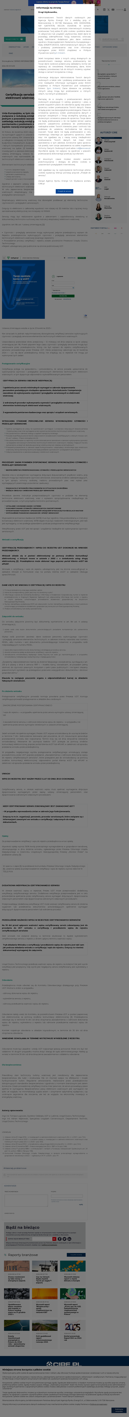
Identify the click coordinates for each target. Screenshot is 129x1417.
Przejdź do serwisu (64, 191)
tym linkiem (54, 88)
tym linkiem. (59, 53)
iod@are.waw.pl (83, 148)
